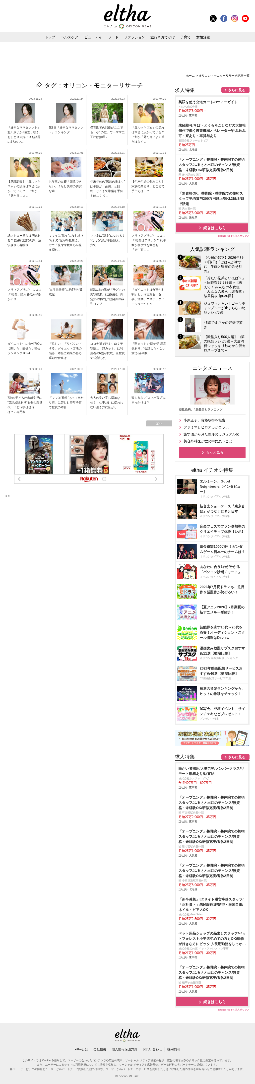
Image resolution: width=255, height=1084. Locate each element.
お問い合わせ (152, 1049)
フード (113, 37)
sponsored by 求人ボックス (234, 235)
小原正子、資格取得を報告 (204, 420)
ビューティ (93, 37)
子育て (185, 37)
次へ (159, 423)
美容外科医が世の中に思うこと (208, 441)
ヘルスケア (69, 37)
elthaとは (81, 1049)
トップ (50, 37)
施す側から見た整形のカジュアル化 (211, 434)
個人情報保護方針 (124, 1049)
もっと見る (214, 452)
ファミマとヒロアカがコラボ (206, 427)
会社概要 (99, 1049)
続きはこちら (214, 228)
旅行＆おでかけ (162, 37)
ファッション (134, 37)
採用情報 (173, 1049)
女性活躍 (203, 37)
